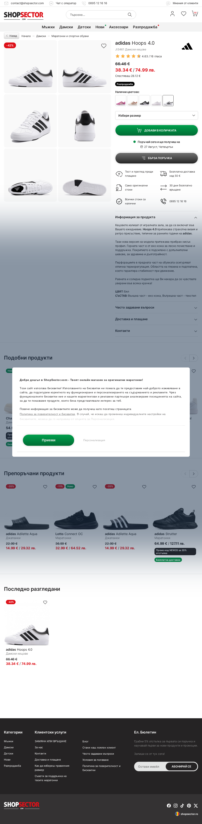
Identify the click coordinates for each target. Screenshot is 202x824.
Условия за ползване (95, 759)
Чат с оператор (66, 3)
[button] (193, 358)
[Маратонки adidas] (187, 46)
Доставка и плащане (48, 759)
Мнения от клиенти (185, 3)
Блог (85, 741)
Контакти (40, 753)
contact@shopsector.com (27, 3)
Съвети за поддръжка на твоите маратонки (50, 778)
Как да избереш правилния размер (52, 767)
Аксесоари (118, 27)
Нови (99, 27)
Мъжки (48, 27)
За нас (39, 747)
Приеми (48, 440)
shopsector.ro (189, 814)
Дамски (66, 27)
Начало (26, 36)
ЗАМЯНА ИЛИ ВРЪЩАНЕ (50, 741)
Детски (84, 27)
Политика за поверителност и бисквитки (101, 768)
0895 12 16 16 (97, 3)
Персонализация (94, 440)
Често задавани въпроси (98, 753)
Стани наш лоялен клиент (99, 747)
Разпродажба (145, 27)
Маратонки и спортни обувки (70, 36)
